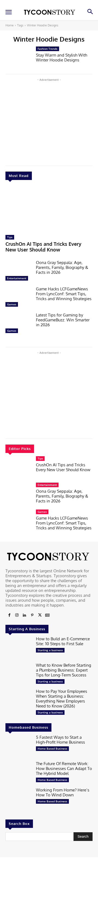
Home (9, 25)
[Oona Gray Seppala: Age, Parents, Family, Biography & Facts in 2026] (18, 271)
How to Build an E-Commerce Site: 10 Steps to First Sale (63, 641)
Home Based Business (52, 748)
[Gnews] (47, 615)
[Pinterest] (32, 615)
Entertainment (16, 278)
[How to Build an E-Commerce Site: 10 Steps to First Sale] (18, 648)
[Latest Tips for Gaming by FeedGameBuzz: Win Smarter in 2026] (18, 324)
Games (11, 304)
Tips (10, 237)
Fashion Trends (47, 49)
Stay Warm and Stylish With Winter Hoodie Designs (61, 57)
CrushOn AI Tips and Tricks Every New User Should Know (43, 247)
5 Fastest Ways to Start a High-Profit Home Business (60, 740)
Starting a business (50, 650)
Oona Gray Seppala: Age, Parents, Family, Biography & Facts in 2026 (62, 267)
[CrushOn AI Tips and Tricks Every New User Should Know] (49, 208)
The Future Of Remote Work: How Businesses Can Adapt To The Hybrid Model (64, 768)
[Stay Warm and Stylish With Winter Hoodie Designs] (18, 58)
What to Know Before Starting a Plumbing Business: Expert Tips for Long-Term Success (63, 670)
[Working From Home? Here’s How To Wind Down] (18, 799)
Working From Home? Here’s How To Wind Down (62, 792)
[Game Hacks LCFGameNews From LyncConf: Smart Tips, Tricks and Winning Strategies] (18, 298)
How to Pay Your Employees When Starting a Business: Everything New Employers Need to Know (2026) (61, 699)
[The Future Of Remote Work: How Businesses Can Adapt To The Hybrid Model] (18, 772)
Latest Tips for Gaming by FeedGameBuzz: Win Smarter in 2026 (63, 319)
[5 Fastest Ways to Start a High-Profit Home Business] (18, 746)
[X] (40, 615)
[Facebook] (9, 615)
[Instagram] (17, 615)
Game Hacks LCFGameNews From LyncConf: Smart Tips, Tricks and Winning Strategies (63, 293)
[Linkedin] (24, 615)
